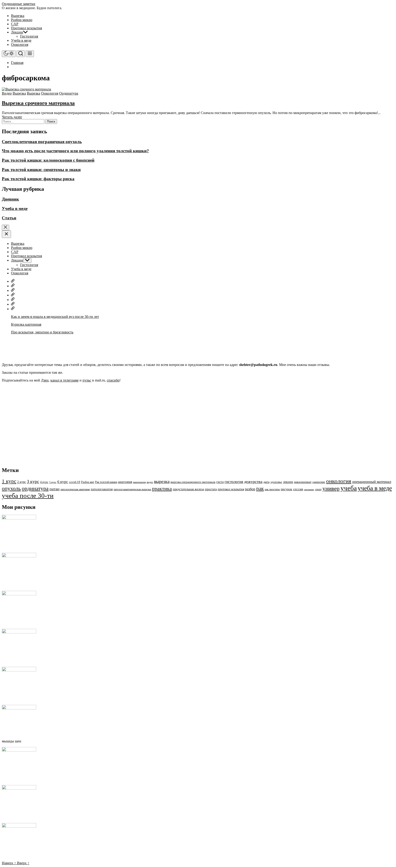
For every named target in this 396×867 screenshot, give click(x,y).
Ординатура (68, 93)
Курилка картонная (26, 324)
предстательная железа (188, 489)
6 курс (62, 482)
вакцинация (139, 482)
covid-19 (74, 482)
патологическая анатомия (75, 489)
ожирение (318, 482)
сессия (298, 489)
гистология (234, 482)
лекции (288, 482)
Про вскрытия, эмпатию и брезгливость (42, 332)
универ (331, 488)
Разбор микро (21, 20)
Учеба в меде (21, 40)
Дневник (10, 199)
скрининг (309, 489)
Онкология (19, 44)
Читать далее (12, 117)
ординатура (35, 488)
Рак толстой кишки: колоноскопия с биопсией (48, 160)
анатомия (125, 482)
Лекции (17, 32)
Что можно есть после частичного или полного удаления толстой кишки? (75, 150)
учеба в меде (375, 488)
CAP (14, 24)
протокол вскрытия (231, 489)
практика (162, 488)
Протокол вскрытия (26, 28)
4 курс (44, 482)
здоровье (276, 482)
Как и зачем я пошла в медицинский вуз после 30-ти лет (55, 317)
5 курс (52, 482)
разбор (250, 489)
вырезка (162, 481)
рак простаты (272, 489)
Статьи (9, 217)
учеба (349, 488)
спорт (318, 489)
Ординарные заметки (18, 4)
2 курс (21, 482)
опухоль (11, 488)
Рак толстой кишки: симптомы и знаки (41, 169)
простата (211, 489)
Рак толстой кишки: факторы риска (38, 178)
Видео (7, 93)
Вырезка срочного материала (38, 103)
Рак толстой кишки (106, 482)
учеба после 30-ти (28, 495)
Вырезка (17, 16)
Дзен (45, 380)
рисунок (286, 489)
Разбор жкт (87, 482)
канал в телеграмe (64, 380)
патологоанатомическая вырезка (132, 489)
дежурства (253, 481)
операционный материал (371, 482)
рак (260, 488)
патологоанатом (102, 489)
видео (150, 482)
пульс (86, 380)
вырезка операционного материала (192, 482)
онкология (338, 481)
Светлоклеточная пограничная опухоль (42, 141)
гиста (220, 482)
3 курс (33, 481)
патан (55, 489)
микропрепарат (302, 482)
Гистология (29, 36)
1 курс (9, 481)
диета (266, 482)
